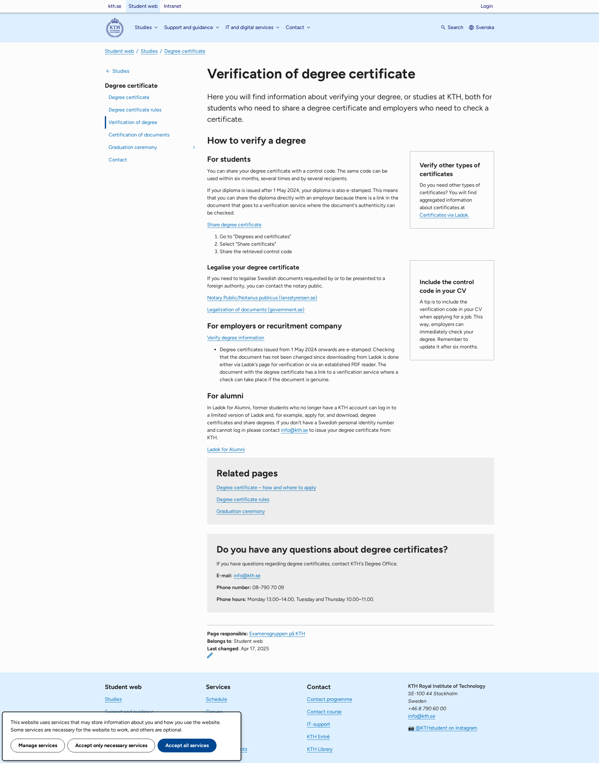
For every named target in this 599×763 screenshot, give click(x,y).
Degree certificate (184, 51)
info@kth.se (294, 430)
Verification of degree (133, 122)
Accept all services (187, 745)
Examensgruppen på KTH (277, 634)
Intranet (172, 6)
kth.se (114, 6)
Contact (118, 160)
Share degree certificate (234, 225)
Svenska (485, 27)
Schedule (216, 699)
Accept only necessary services (111, 745)
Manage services (37, 745)
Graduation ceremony (133, 147)
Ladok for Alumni (226, 449)
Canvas (214, 712)
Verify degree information (235, 338)
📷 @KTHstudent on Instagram (442, 728)
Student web (143, 6)
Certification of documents (139, 135)
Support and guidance (129, 712)
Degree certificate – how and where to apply (266, 487)
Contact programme (329, 699)
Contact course (324, 712)
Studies (149, 51)
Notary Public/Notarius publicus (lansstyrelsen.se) (262, 298)
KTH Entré (318, 737)
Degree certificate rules (135, 110)
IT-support (318, 724)
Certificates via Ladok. (444, 215)
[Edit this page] (210, 655)
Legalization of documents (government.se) (255, 310)
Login (487, 6)
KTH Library (320, 749)
